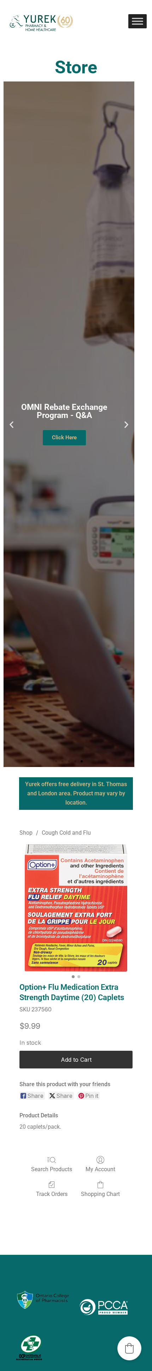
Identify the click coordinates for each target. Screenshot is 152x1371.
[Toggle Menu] (137, 21)
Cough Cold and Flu (66, 832)
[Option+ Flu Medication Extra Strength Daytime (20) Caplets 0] (76, 908)
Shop (26, 832)
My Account (100, 1169)
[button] (11, 424)
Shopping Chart (100, 1194)
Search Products (51, 1169)
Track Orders (52, 1194)
